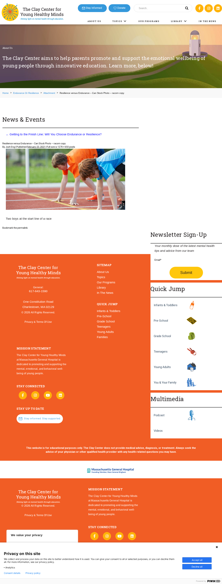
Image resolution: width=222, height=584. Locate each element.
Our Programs (148, 21)
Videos (158, 430)
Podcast (159, 415)
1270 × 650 (63, 147)
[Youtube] (48, 395)
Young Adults (162, 367)
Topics (117, 21)
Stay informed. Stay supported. (42, 418)
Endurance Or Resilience (26, 93)
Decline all (197, 566)
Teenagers (161, 351)
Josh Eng (10, 147)
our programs (106, 282)
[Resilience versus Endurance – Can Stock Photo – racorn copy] (65, 180)
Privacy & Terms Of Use (38, 321)
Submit (186, 272)
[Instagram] (209, 8)
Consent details (12, 573)
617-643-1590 (38, 291)
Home (5, 93)
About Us (94, 21)
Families (102, 337)
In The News (207, 21)
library (101, 287)
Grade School (162, 336)
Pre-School (161, 320)
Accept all (197, 560)
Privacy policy (33, 573)
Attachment (49, 93)
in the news (105, 292)
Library (177, 21)
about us (103, 272)
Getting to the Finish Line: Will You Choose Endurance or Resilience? (54, 134)
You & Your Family (165, 382)
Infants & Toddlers (165, 305)
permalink (22, 228)
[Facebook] (199, 8)
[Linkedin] (218, 8)
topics (101, 277)
